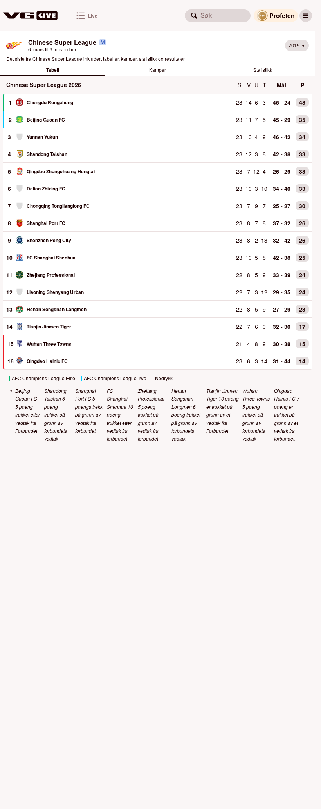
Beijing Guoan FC (46, 119)
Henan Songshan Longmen (57, 309)
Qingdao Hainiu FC (47, 361)
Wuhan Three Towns (49, 343)
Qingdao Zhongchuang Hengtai (61, 171)
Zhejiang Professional (51, 274)
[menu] (305, 15)
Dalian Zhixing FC (46, 188)
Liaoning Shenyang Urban (55, 292)
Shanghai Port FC (46, 223)
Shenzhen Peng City (49, 240)
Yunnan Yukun (42, 136)
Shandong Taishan (47, 154)
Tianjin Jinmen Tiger (49, 326)
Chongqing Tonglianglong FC (58, 205)
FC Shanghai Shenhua (51, 257)
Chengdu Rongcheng (50, 102)
